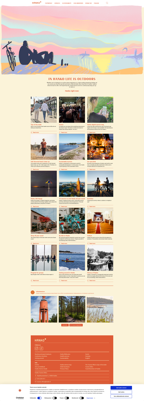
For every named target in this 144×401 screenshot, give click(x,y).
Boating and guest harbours (43, 354)
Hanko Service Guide (41, 369)
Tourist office (89, 367)
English (96, 3)
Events (61, 125)
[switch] (55, 398)
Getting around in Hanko (67, 273)
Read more (36, 132)
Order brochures (65, 367)
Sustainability (66, 3)
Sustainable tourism (65, 162)
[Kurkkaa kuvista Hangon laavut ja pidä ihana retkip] (72, 309)
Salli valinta (121, 392)
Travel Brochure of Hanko (92, 369)
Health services (64, 356)
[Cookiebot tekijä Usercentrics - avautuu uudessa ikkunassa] (19, 398)
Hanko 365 (88, 3)
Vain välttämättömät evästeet (121, 396)
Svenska (87, 356)
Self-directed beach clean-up (40, 162)
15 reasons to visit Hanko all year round (72, 199)
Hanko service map (65, 365)
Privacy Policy (64, 369)
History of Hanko (92, 273)
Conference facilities (41, 356)
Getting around (39, 358)
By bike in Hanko (64, 236)
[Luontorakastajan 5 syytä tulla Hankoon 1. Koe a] (100, 309)
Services (57, 3)
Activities (90, 199)
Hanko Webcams (65, 354)
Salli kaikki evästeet (121, 387)
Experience (48, 3)
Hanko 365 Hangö (36, 199)
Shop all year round (37, 236)
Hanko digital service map (95, 125)
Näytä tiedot (90, 398)
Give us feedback (40, 367)
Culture (89, 236)
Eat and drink (91, 162)
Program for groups (37, 273)
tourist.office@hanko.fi (44, 382)
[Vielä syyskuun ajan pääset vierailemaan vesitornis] (44, 309)
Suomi (87, 354)
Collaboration (78, 3)
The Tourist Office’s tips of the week (95, 365)
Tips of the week (36, 125)
